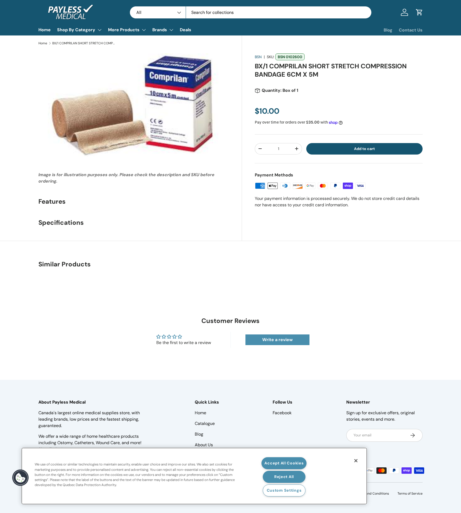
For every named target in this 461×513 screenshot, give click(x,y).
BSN (258, 56)
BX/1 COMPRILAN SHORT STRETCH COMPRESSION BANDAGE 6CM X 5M (84, 43)
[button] (419, 12)
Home (44, 30)
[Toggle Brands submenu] (171, 30)
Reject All (284, 476)
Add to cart (364, 148)
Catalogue (205, 423)
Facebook (282, 413)
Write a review (277, 339)
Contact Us (411, 30)
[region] (194, 476)
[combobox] (250, 12)
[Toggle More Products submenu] (144, 30)
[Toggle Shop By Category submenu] (99, 30)
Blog (388, 30)
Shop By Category (76, 30)
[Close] (356, 461)
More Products (124, 30)
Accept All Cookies (284, 463)
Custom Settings (284, 490)
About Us (204, 445)
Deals (185, 30)
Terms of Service (410, 493)
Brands (159, 30)
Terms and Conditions (372, 493)
